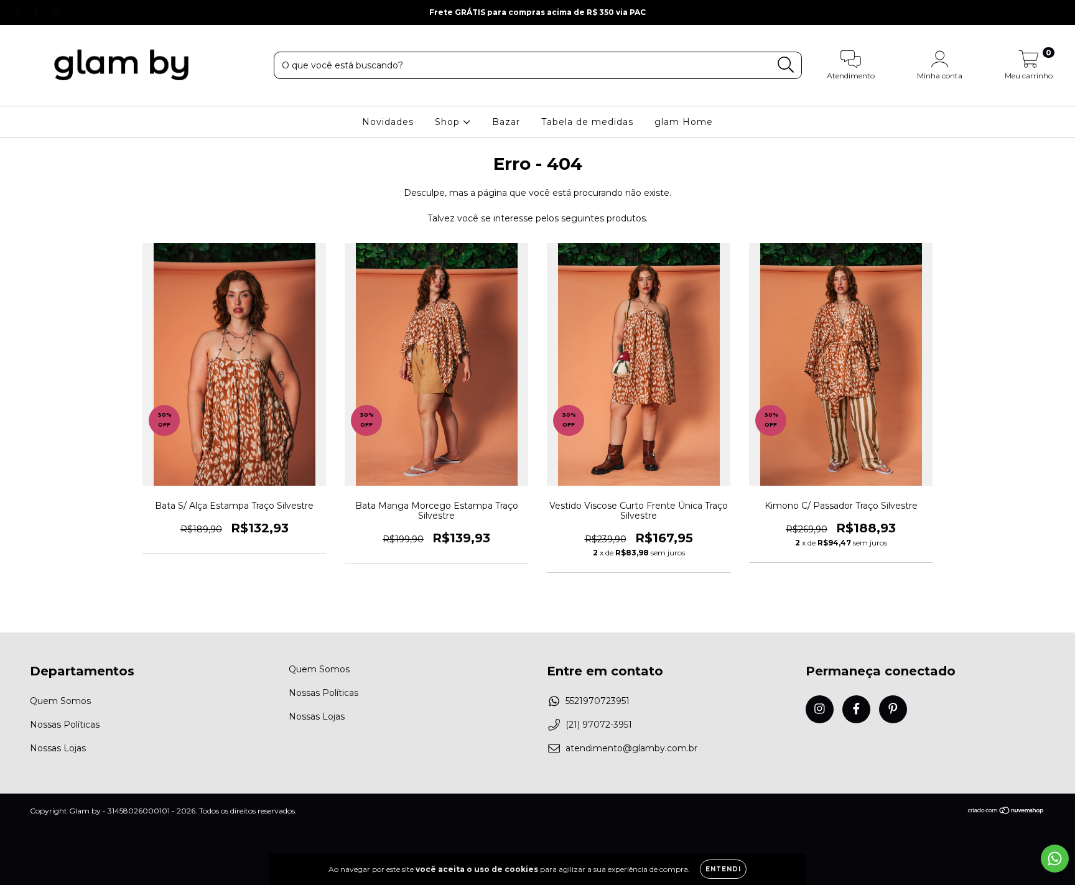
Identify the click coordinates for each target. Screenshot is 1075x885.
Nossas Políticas (65, 724)
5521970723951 (597, 701)
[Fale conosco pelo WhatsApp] (1055, 859)
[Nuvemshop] (1006, 811)
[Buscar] (786, 65)
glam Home (683, 121)
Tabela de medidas (587, 121)
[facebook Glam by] (37, 12)
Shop (449, 121)
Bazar (506, 121)
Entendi (723, 869)
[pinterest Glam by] (55, 12)
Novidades (388, 121)
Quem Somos (60, 701)
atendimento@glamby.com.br (631, 748)
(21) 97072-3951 (598, 724)
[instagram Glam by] (18, 12)
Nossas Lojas (58, 748)
